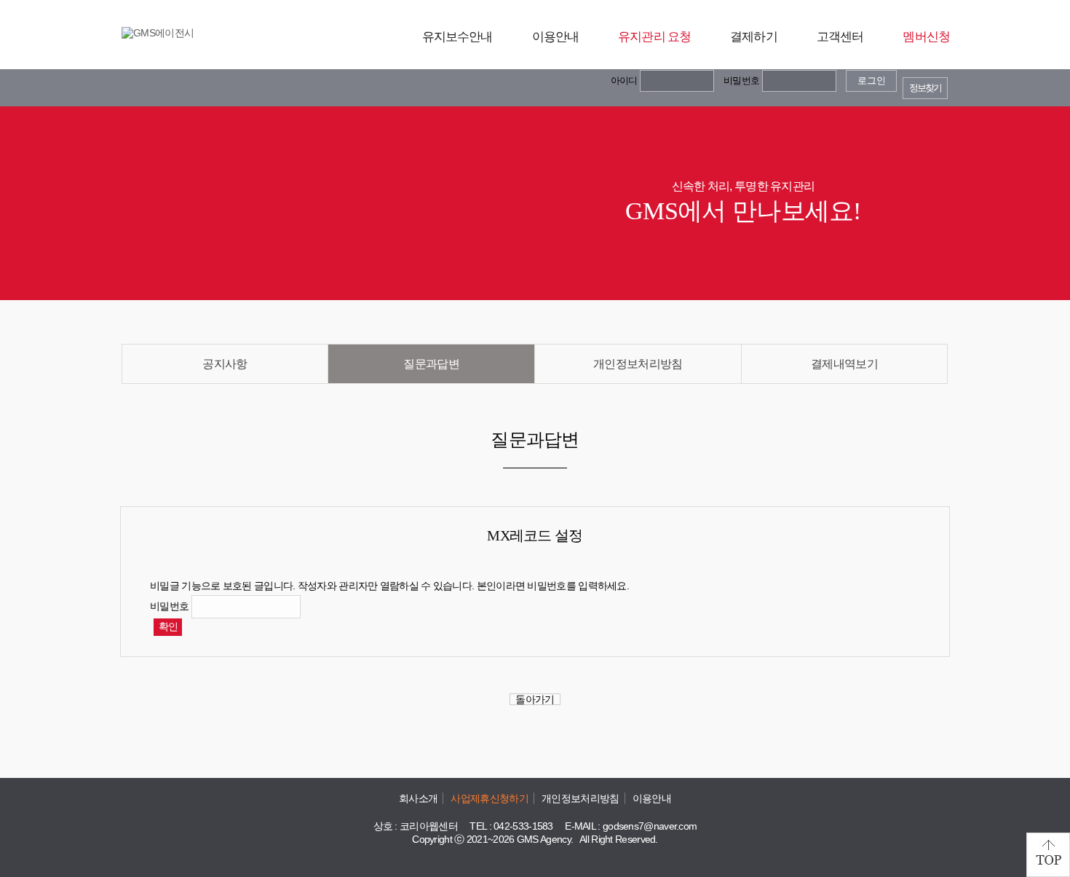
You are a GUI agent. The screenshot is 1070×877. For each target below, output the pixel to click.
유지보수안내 (457, 37)
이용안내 (555, 37)
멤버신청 (926, 37)
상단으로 (1048, 855)
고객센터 (840, 37)
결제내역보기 (844, 364)
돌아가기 (534, 699)
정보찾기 (925, 88)
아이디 (624, 80)
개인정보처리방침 (637, 364)
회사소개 (418, 798)
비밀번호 (741, 80)
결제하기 (753, 37)
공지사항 (224, 364)
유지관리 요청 (654, 37)
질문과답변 (431, 364)
